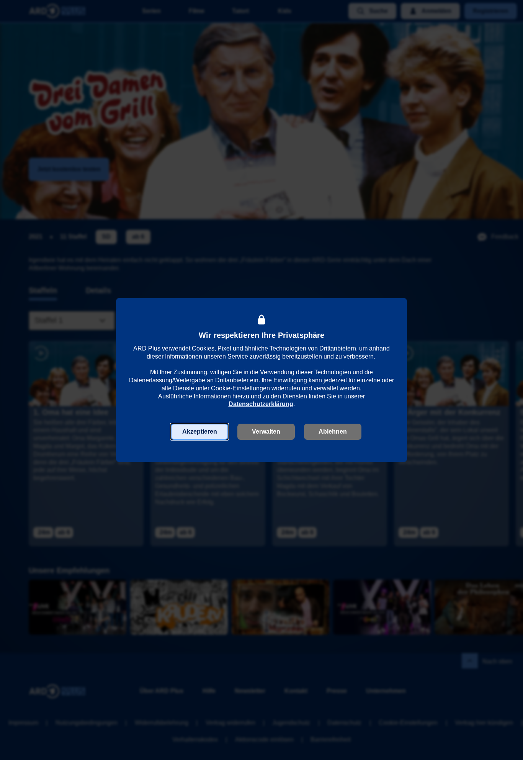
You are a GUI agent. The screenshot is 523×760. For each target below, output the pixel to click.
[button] (199, 432)
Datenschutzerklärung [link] (261, 404)
